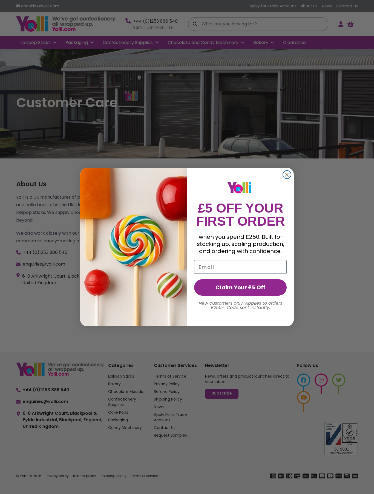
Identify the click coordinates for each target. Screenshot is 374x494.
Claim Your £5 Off (240, 287)
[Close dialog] (287, 174)
